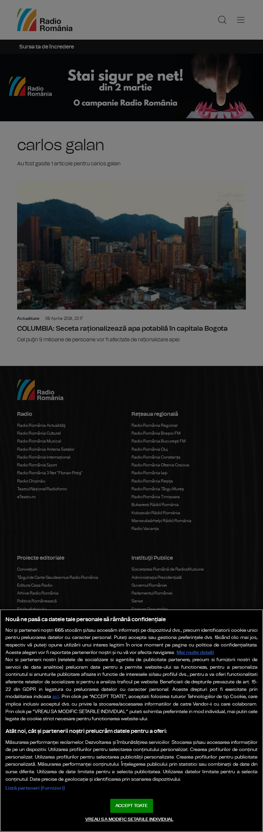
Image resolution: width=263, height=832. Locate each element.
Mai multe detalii (195, 652)
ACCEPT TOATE (131, 806)
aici (55, 697)
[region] (131, 720)
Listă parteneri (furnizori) (35, 788)
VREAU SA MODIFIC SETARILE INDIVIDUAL (129, 819)
